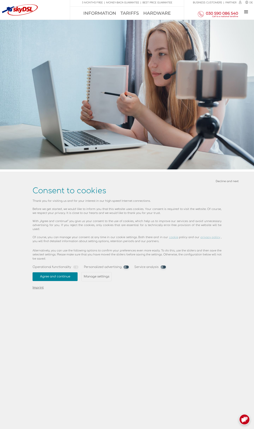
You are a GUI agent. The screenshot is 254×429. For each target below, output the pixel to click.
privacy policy (210, 237)
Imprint (38, 287)
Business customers (207, 2)
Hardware (157, 13)
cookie (173, 237)
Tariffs (129, 13)
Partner (230, 2)
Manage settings (96, 276)
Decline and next (227, 181)
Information (99, 13)
